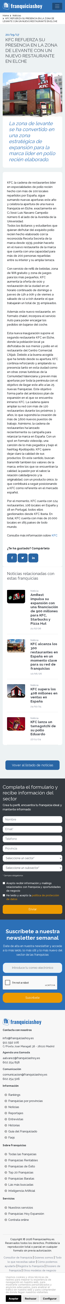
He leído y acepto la (32, 897)
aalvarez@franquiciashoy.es (21, 1058)
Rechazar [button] (30, 1298)
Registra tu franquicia (31, 1266)
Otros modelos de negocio (39, 1270)
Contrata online (18, 1220)
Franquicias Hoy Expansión (26, 1213)
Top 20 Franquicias (20, 1172)
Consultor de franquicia (18, 1257)
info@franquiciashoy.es (18, 1038)
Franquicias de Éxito (21, 1166)
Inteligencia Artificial (21, 1190)
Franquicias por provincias (25, 1101)
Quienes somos (43, 1257)
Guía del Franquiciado (22, 1131)
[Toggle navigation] (57, 6)
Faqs (11, 1137)
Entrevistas (15, 1119)
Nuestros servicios (20, 1207)
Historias (14, 1125)
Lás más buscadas (20, 1184)
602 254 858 (11, 1062)
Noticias (13, 1107)
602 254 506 (11, 1079)
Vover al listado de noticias (32, 765)
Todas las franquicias (22, 1154)
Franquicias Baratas (21, 1178)
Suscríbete (32, 997)
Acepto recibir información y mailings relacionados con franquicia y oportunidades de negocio (33, 887)
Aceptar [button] (13, 1298)
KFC (54, 535)
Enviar (33, 909)
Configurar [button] (50, 1298)
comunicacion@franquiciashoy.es (25, 1074)
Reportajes (15, 1113)
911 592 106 (11, 1042)
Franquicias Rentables (23, 1160)
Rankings (14, 1095)
